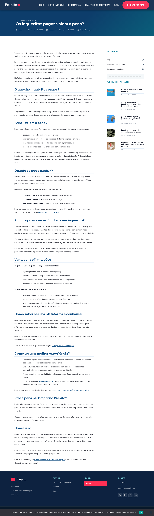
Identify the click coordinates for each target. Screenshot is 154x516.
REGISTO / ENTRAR (135, 5)
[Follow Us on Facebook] (120, 495)
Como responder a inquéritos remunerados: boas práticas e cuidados (131, 104)
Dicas (55, 491)
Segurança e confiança (28, 20)
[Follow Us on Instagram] (130, 495)
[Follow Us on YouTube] (136, 495)
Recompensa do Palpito (48, 212)
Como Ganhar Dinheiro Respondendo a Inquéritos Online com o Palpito (131, 118)
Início (41, 5)
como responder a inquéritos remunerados (70, 390)
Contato (121, 482)
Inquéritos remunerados (116, 64)
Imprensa (14, 495)
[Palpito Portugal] (12, 4)
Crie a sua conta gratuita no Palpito (49, 459)
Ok (141, 512)
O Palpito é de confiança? (97, 5)
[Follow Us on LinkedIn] (125, 495)
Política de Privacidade (62, 482)
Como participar (56, 5)
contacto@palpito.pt (126, 488)
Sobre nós (15, 486)
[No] (151, 512)
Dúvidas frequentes (46, 381)
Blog (116, 5)
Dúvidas (56, 487)
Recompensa (74, 5)
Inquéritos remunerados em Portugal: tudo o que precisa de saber (132, 144)
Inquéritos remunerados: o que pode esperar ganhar (131, 131)
